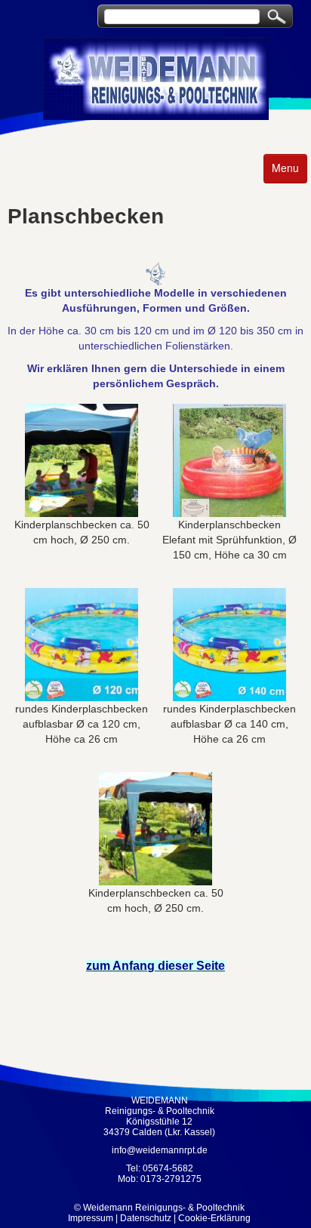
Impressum (90, 1218)
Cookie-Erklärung (214, 1218)
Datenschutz (145, 1218)
